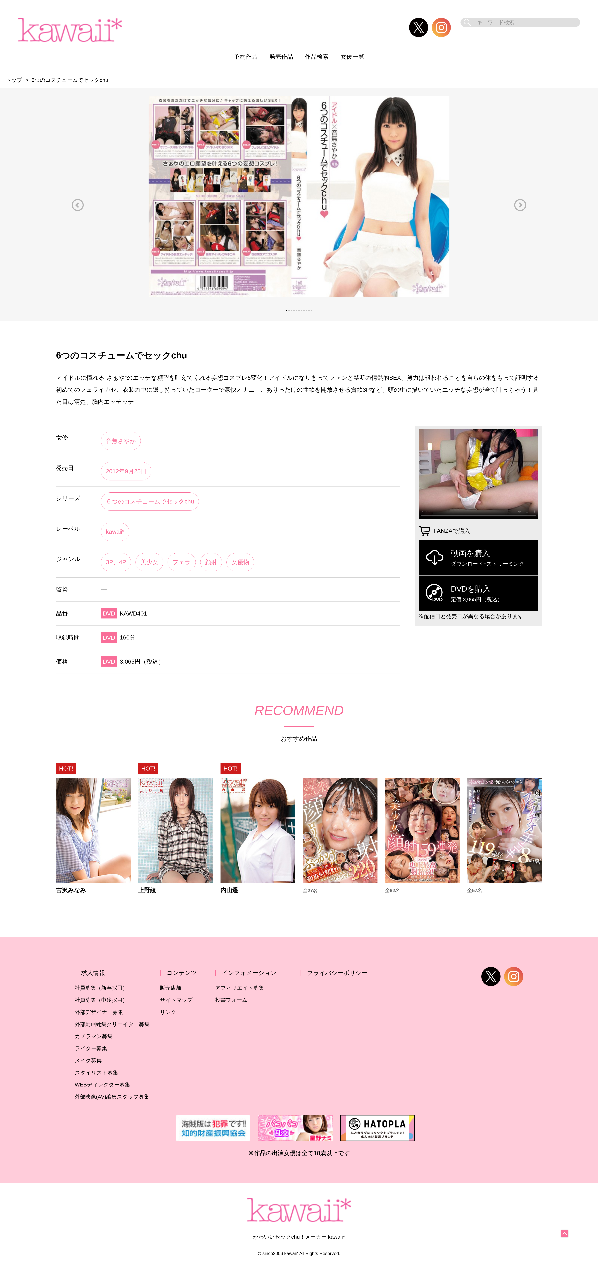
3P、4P (116, 562)
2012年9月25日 (126, 471)
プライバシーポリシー (337, 972)
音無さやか (121, 440)
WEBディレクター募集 (102, 1085)
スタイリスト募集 (96, 1073)
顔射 (211, 562)
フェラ (182, 562)
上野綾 (147, 890)
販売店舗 (170, 988)
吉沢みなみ (71, 890)
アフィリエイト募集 (239, 988)
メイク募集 (88, 1060)
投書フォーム (231, 1000)
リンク (168, 1012)
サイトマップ (176, 1000)
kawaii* (115, 531)
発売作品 (281, 56)
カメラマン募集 (94, 1036)
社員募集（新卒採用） (101, 988)
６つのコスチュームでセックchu (150, 501)
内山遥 (229, 890)
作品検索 (317, 56)
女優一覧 (352, 56)
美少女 (149, 562)
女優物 (240, 562)
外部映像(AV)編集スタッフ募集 (112, 1097)
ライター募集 (91, 1048)
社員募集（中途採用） (101, 1000)
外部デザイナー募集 (99, 1012)
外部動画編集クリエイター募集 (112, 1024)
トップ (14, 80)
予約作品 (245, 56)
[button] (78, 205)
